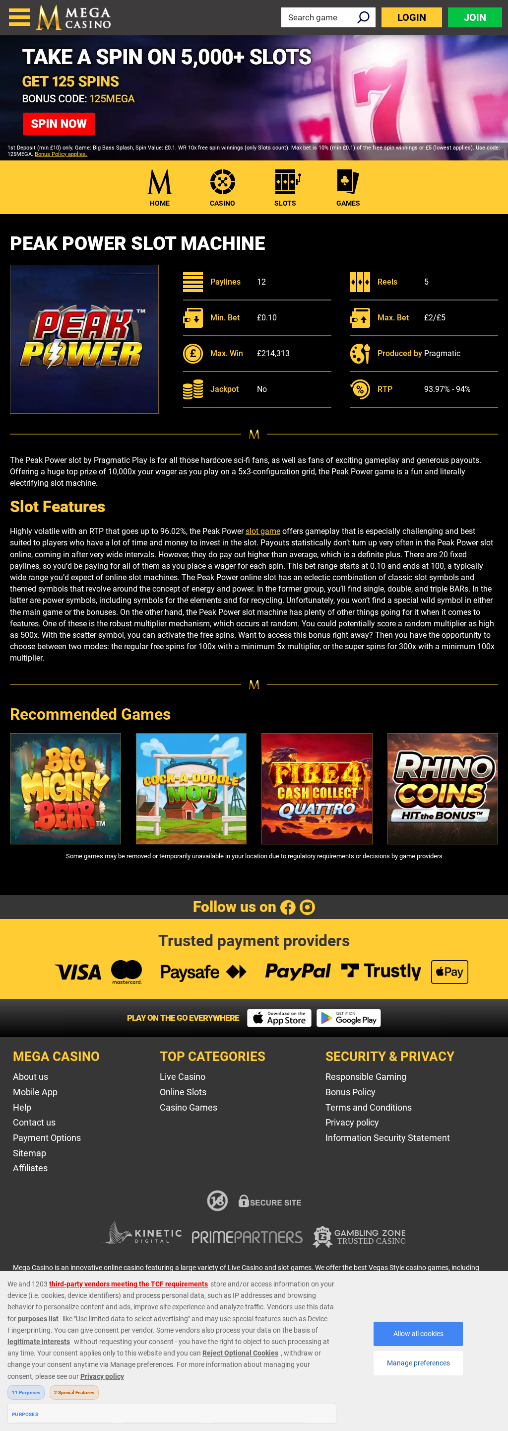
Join (475, 17)
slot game (263, 531)
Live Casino (182, 1076)
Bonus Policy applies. (61, 154)
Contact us (34, 1122)
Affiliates (30, 1168)
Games (348, 203)
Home (160, 203)
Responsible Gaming (365, 1076)
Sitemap (29, 1153)
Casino (222, 203)
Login (411, 17)
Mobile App (35, 1092)
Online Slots (183, 1092)
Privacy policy (352, 1122)
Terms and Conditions (368, 1107)
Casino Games (188, 1107)
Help (22, 1107)
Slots (285, 203)
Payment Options (47, 1137)
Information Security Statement (387, 1137)
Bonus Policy (350, 1092)
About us (30, 1076)
